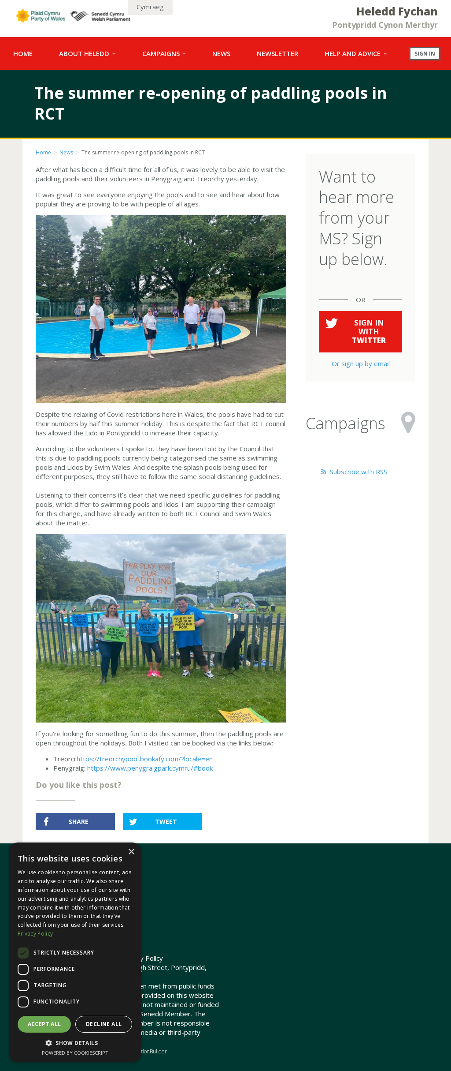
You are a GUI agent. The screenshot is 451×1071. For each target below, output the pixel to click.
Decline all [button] (104, 1024)
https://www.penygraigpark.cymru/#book (150, 768)
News (66, 152)
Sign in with (369, 331)
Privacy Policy (142, 958)
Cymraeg (150, 6)
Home (43, 152)
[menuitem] (23, 53)
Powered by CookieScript (75, 1052)
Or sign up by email (361, 363)
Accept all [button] (44, 1024)
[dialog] (75, 952)
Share (79, 821)
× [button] (131, 852)
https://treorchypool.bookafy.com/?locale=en (145, 758)
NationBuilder (150, 1051)
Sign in (424, 53)
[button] (75, 1042)
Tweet (166, 821)
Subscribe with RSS (357, 471)
